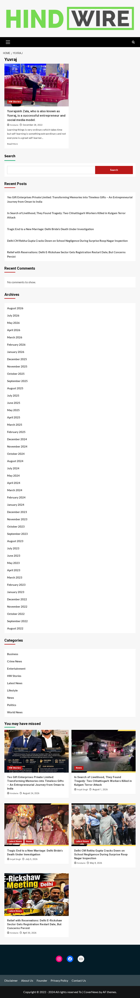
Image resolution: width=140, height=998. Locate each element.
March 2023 (14, 577)
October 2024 (16, 453)
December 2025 (17, 359)
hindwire (14, 125)
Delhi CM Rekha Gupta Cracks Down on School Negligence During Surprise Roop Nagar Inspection (67, 240)
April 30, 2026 (29, 933)
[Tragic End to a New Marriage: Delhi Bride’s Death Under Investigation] (36, 824)
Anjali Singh (82, 789)
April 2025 (13, 417)
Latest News (14, 683)
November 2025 (17, 366)
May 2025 (13, 410)
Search (9, 156)
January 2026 (15, 351)
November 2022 (17, 606)
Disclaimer (11, 980)
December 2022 (17, 599)
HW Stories (15, 101)
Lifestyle (12, 690)
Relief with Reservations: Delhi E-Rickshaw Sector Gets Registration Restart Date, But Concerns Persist (66, 254)
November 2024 (17, 446)
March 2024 (14, 490)
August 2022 (15, 628)
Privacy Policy (59, 980)
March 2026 (14, 337)
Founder (42, 980)
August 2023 (15, 541)
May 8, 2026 (96, 863)
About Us (27, 980)
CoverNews (91, 992)
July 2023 (13, 548)
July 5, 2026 (31, 859)
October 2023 (16, 526)
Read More (12, 143)
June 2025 (13, 402)
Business (12, 654)
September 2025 (17, 381)
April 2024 (13, 482)
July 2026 (13, 315)
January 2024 (15, 504)
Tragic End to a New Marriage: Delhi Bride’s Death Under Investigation (50, 229)
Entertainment (16, 668)
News (10, 697)
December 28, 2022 (32, 125)
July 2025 (13, 395)
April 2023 (13, 570)
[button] (8, 41)
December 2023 (17, 512)
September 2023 (17, 533)
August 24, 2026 (31, 793)
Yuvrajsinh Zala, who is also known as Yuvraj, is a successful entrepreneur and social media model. (36, 115)
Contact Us (79, 980)
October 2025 (16, 373)
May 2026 (13, 322)
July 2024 (13, 468)
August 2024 (15, 461)
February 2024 (16, 497)
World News (15, 712)
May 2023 (13, 562)
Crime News (14, 661)
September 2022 (17, 621)
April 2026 (13, 330)
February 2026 (16, 344)
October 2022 (16, 613)
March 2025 (14, 424)
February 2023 (16, 584)
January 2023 (15, 592)
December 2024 (17, 439)
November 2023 (17, 519)
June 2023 (13, 555)
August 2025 (15, 388)
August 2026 (15, 308)
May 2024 (13, 475)
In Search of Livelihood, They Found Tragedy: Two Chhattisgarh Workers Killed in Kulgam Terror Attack (66, 215)
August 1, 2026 (100, 789)
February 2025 (16, 432)
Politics (11, 705)
